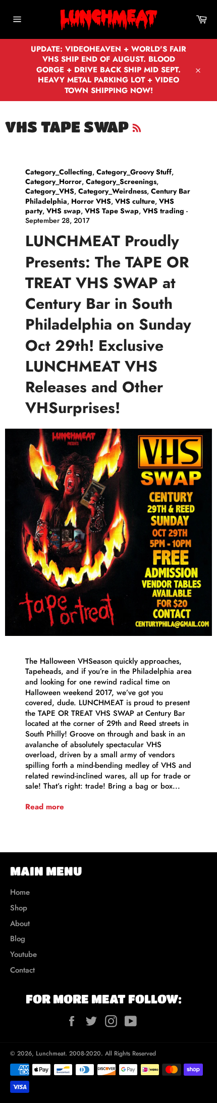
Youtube (23, 954)
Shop (18, 907)
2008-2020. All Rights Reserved (112, 1053)
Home (20, 892)
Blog (17, 938)
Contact (22, 970)
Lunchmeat (50, 1053)
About (20, 923)
